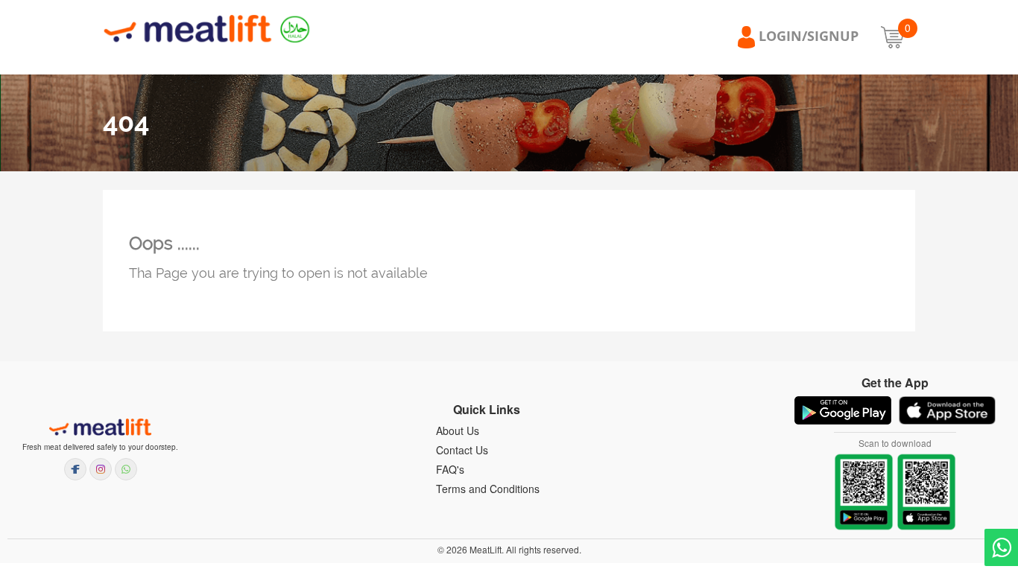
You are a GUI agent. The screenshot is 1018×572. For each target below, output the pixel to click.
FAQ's (450, 469)
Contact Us (462, 449)
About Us (457, 430)
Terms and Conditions (488, 488)
